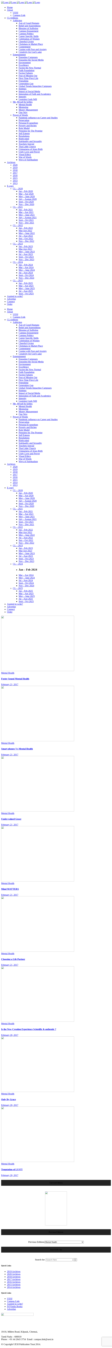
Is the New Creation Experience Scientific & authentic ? (28, 1029)
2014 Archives (13, 1287)
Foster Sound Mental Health (15, 679)
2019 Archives (13, 1271)
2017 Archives (13, 1279)
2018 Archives (13, 1276)
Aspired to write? (15, 1304)
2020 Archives (13, 1274)
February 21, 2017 (9, 684)
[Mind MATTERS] (37, 880)
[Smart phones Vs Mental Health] (37, 740)
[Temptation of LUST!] (37, 1161)
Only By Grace (8, 1099)
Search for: (40, 1259)
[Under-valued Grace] (37, 810)
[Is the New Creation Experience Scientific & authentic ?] (37, 1021)
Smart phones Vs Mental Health (17, 749)
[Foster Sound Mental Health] (37, 670)
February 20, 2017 (9, 1035)
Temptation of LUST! (12, 1169)
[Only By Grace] (37, 1091)
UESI (9, 1298)
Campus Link (13, 1301)
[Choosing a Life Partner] (37, 951)
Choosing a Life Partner (13, 959)
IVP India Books (14, 1306)
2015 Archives (13, 1284)
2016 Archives (13, 1282)
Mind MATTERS (10, 889)
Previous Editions (36, 1242)
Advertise (11, 1309)
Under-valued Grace (11, 819)
